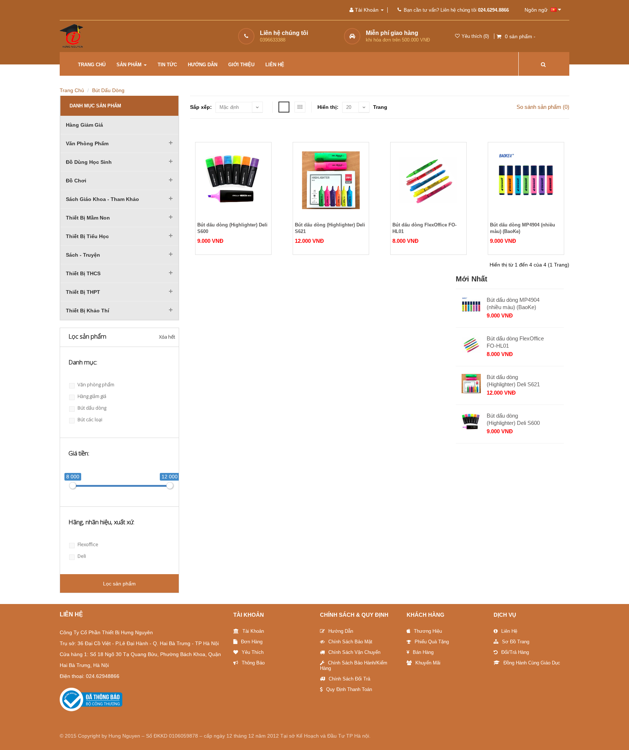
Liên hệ (274, 64)
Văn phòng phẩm (87, 143)
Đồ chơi (76, 180)
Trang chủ (92, 64)
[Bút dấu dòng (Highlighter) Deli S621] (331, 180)
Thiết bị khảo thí (87, 310)
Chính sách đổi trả (349, 679)
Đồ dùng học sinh (89, 162)
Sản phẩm (129, 64)
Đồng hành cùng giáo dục (531, 663)
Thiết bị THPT (83, 292)
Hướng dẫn (202, 64)
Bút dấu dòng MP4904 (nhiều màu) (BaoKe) (522, 228)
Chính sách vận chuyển (354, 652)
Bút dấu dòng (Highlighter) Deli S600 (232, 228)
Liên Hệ (509, 631)
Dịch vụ (505, 615)
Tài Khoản (248, 615)
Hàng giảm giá (84, 125)
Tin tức (167, 64)
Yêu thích (253, 652)
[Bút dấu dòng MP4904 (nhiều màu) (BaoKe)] (526, 180)
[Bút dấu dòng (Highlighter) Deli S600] (233, 180)
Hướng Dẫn (340, 631)
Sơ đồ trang (515, 641)
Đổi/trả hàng (515, 652)
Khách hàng (425, 615)
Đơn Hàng (251, 641)
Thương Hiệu (428, 631)
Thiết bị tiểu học (87, 236)
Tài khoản (253, 631)
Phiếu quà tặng (432, 641)
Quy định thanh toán (349, 689)
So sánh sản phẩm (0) (543, 107)
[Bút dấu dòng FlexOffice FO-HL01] (428, 180)
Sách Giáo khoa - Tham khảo (102, 199)
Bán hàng (423, 652)
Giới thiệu (241, 64)
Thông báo (253, 663)
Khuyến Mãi (427, 663)
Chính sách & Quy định (354, 615)
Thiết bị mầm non (88, 218)
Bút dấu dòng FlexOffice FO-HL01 (424, 228)
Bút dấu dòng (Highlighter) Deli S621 (330, 228)
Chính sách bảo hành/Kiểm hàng (353, 665)
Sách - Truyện (83, 255)
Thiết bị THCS (83, 273)
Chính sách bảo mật (350, 641)
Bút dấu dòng (108, 90)
